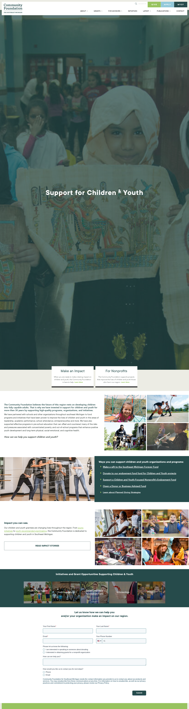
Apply (167, 5)
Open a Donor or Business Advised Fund (124, 486)
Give (154, 5)
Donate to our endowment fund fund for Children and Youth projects (139, 473)
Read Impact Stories (47, 546)
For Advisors (114, 11)
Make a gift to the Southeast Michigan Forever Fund (130, 467)
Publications (163, 11)
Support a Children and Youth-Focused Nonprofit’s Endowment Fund (139, 479)
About (83, 11)
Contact (180, 11)
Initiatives (132, 11)
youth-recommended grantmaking (31, 531)
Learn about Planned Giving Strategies (122, 492)
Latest (146, 11)
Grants (97, 11)
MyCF (181, 5)
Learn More (78, 382)
